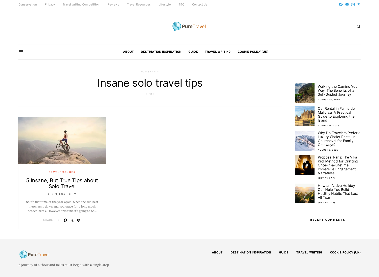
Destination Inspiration (161, 52)
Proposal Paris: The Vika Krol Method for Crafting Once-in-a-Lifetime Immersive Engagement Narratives (338, 165)
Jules (73, 194)
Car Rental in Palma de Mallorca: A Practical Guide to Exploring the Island (336, 114)
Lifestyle (165, 5)
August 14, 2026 (329, 125)
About (128, 52)
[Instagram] (353, 4)
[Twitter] (359, 4)
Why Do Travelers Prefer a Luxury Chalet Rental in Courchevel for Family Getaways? (339, 139)
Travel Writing (218, 52)
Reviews (113, 5)
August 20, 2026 (329, 99)
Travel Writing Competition (81, 5)
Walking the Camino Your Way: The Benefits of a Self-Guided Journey (338, 90)
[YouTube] (347, 4)
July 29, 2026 (327, 178)
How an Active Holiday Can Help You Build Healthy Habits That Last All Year (338, 191)
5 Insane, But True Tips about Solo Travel (62, 183)
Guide (193, 52)
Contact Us (199, 5)
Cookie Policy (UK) (253, 52)
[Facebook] (341, 4)
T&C (181, 5)
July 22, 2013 (56, 194)
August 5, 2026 (328, 150)
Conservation (27, 5)
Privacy (50, 5)
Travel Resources (139, 5)
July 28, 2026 (327, 202)
